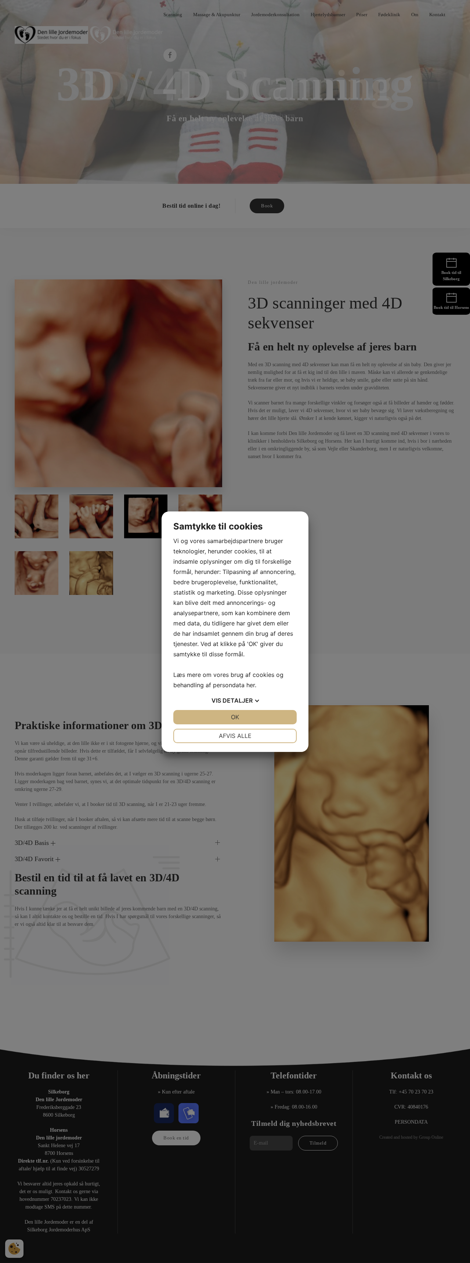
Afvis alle (235, 735)
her (250, 685)
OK (235, 717)
